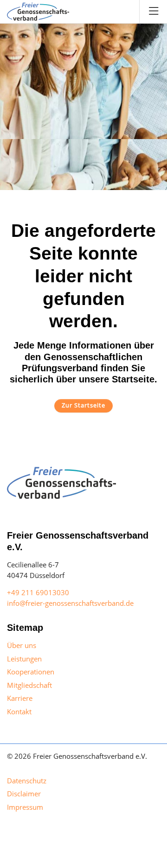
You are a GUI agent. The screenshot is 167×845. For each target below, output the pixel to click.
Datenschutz (26, 780)
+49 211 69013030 (38, 592)
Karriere (19, 698)
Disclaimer (24, 793)
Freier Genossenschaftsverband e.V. (90, 756)
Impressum (25, 807)
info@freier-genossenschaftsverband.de (70, 603)
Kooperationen (30, 671)
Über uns (21, 645)
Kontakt (19, 711)
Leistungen (24, 658)
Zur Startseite (83, 405)
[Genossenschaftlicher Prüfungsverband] (61, 482)
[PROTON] (38, 11)
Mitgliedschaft (29, 685)
